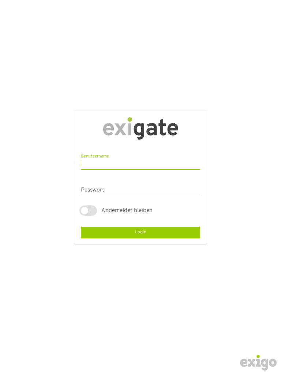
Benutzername (95, 156)
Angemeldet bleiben (127, 211)
